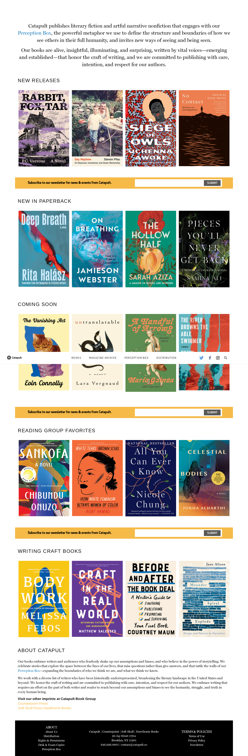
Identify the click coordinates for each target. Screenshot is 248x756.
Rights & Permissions (51, 740)
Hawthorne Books (57, 708)
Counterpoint (110, 731)
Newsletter (196, 745)
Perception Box (137, 358)
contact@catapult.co (134, 744)
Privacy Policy (196, 740)
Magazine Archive (103, 358)
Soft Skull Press (30, 708)
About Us (51, 732)
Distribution (166, 358)
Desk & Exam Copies (51, 745)
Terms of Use (197, 736)
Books (76, 358)
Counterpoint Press (33, 703)
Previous (13, 136)
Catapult (94, 731)
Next (236, 136)
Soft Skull (127, 731)
